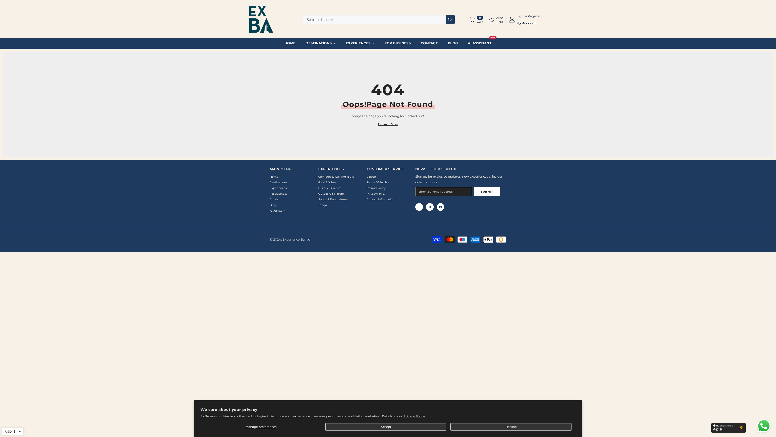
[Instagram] (430, 207)
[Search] (379, 19)
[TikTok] (440, 207)
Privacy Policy (414, 416)
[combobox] (374, 19)
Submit (487, 191)
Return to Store (388, 124)
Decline (511, 427)
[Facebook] (419, 207)
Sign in (520, 18)
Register (534, 16)
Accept (386, 427)
